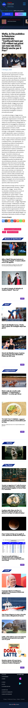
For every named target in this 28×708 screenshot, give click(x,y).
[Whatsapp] (20, 221)
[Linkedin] (12, 221)
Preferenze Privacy (12, 699)
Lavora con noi (6, 686)
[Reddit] (9, 221)
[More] (23, 221)
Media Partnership (7, 694)
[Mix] (18, 221)
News (3, 678)
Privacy (5, 699)
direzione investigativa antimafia (13, 229)
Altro (22, 298)
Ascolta (7, 14)
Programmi (5, 676)
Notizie (6, 10)
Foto (3, 684)
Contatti (22, 699)
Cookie (18, 699)
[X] (6, 221)
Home (3, 10)
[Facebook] (3, 221)
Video (3, 682)
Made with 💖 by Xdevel (14, 704)
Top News (11, 10)
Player (4, 674)
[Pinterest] (15, 221)
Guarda (20, 14)
